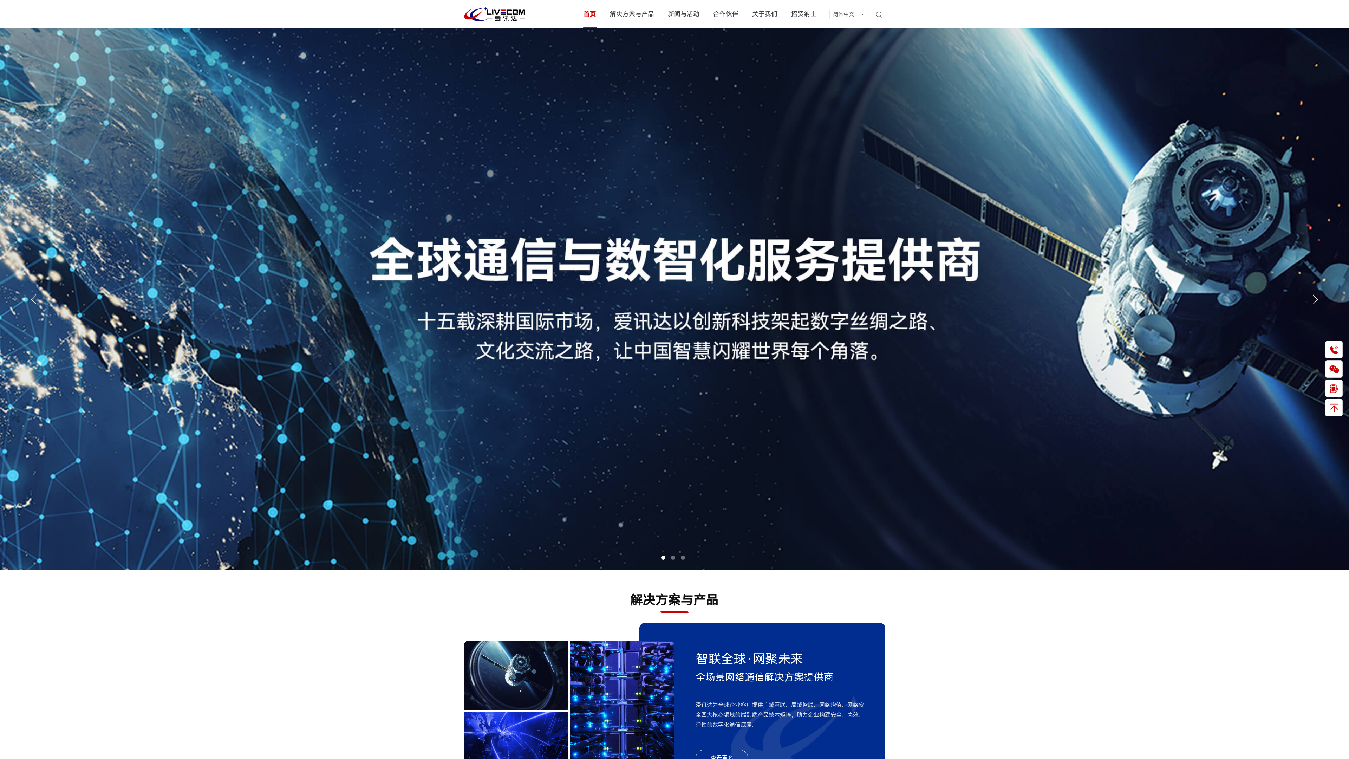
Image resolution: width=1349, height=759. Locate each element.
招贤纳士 (803, 14)
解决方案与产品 (632, 14)
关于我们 (764, 14)
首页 (590, 14)
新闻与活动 (683, 14)
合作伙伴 (725, 14)
